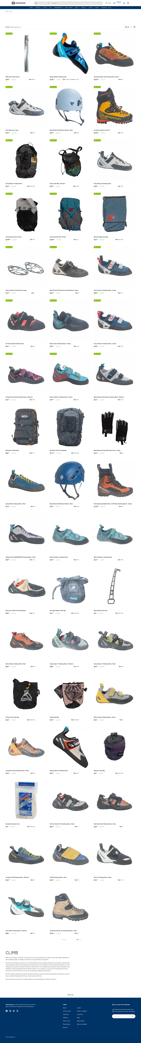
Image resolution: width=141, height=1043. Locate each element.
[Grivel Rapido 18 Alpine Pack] (26, 160)
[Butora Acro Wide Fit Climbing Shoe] (26, 587)
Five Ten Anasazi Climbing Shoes (15, 343)
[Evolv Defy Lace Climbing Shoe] (114, 160)
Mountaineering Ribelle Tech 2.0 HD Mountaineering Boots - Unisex (113, 504)
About (64, 1008)
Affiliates (65, 1017)
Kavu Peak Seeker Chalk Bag (58, 610)
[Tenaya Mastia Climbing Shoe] (70, 53)
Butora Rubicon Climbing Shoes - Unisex (61, 397)
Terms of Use (66, 1021)
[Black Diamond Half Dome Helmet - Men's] (70, 107)
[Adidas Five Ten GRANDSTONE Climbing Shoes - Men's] (26, 533)
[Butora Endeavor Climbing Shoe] (70, 533)
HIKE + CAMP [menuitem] (68, 7)
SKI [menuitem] (50, 7)
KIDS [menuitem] (44, 7)
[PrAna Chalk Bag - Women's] (70, 160)
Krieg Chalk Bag (54, 717)
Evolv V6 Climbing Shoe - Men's (102, 877)
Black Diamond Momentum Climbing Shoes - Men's (64, 290)
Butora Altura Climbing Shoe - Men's (16, 664)
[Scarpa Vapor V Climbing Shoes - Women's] (70, 640)
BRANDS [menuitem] (104, 7)
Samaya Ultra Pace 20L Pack (13, 237)
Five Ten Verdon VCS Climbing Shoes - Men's (62, 824)
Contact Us (80, 1014)
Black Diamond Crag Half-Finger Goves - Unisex (107, 450)
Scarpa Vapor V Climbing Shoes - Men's (105, 664)
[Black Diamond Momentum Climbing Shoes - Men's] (70, 267)
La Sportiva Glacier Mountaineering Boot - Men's (63, 930)
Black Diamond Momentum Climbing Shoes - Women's (109, 397)
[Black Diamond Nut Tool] (114, 587)
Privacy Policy (66, 1024)
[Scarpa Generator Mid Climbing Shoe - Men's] (114, 53)
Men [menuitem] (31, 7)
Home (7, 11)
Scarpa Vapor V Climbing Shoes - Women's (61, 664)
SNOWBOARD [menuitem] (58, 7)
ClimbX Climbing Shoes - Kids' (58, 877)
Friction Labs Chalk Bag (12, 717)
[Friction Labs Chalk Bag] (26, 694)
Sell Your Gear (67, 1011)
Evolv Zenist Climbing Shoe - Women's (16, 930)
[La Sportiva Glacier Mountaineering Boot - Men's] (70, 907)
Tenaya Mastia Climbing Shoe (58, 77)
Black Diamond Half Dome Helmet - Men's (61, 130)
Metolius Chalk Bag (99, 770)
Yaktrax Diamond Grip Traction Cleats (16, 290)
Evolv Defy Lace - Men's (12, 130)
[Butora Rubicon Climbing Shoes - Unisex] (70, 373)
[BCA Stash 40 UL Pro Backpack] (70, 427)
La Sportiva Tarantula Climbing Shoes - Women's (19, 397)
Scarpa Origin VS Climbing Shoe (59, 770)
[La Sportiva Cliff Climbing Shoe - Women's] (26, 854)
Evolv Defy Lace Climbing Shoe (102, 183)
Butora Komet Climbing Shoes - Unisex (104, 717)
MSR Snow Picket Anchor (13, 77)
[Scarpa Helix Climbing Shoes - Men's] (26, 480)
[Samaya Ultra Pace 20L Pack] (26, 213)
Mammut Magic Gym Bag (101, 237)
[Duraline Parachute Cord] (26, 800)
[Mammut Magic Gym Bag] (114, 213)
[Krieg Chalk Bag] (70, 694)
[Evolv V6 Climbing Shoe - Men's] (114, 854)
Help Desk (66, 1014)
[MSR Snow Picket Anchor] (26, 53)
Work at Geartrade (82, 1024)
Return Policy (80, 1021)
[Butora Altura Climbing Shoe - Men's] (26, 640)
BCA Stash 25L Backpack (12, 450)
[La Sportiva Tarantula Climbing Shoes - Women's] (26, 373)
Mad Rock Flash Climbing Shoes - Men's (105, 824)
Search (79, 1008)
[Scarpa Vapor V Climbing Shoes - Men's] (114, 640)
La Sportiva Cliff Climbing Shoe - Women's (17, 877)
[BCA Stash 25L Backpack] (26, 427)
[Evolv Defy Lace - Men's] (26, 107)
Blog (78, 1017)
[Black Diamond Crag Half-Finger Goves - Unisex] (114, 427)
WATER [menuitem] (83, 7)
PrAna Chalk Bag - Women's (57, 183)
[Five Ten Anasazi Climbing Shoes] (26, 320)
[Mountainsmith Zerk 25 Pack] (70, 213)
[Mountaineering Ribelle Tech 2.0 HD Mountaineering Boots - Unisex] (114, 480)
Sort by (8, 27)
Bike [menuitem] (76, 7)
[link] (63, 940)
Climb (11, 11)
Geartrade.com (12, 1037)
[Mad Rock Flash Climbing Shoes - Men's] (114, 800)
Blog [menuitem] (109, 7)
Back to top (70, 994)
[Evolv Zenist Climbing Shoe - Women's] (26, 907)
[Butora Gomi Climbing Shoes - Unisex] (70, 320)
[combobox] (68, 3)
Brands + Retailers (82, 1011)
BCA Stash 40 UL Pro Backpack (58, 450)
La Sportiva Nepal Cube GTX (102, 130)
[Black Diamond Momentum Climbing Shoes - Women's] (114, 373)
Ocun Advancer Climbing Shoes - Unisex (105, 290)
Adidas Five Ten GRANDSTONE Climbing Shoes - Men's (21, 557)
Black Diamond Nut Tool (100, 610)
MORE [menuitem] (97, 7)
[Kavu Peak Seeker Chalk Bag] (70, 587)
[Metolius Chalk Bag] (114, 747)
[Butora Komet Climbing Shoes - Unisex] (114, 694)
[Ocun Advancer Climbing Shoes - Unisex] (114, 267)
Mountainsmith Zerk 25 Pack (58, 237)
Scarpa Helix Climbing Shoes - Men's (16, 504)
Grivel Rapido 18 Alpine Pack (14, 183)
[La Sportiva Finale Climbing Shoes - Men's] (26, 747)
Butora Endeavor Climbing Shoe (59, 557)
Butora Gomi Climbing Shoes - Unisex (60, 343)
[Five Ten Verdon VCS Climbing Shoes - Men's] (70, 800)
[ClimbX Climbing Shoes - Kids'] (70, 854)
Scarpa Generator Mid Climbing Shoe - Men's (106, 77)
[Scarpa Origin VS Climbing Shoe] (70, 747)
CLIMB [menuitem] (90, 7)
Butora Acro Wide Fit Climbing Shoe (16, 610)
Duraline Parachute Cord (12, 824)
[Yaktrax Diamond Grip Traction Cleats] (26, 267)
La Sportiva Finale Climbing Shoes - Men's (17, 770)
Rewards (65, 1027)
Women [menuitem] (38, 7)
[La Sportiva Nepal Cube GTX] (114, 107)
